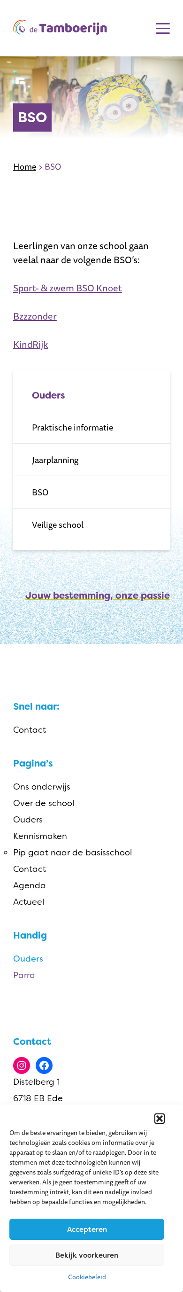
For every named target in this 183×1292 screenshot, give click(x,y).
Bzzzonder (35, 316)
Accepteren (87, 1229)
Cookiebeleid (87, 1277)
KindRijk (30, 344)
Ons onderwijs (41, 786)
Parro (24, 975)
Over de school (43, 803)
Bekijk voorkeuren (86, 1255)
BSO (40, 492)
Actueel (28, 902)
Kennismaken (40, 836)
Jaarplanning (55, 459)
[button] (159, 1118)
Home (24, 166)
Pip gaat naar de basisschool (72, 852)
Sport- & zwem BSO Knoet (67, 288)
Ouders (28, 819)
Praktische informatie (72, 427)
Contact (29, 730)
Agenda (29, 885)
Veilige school (58, 524)
